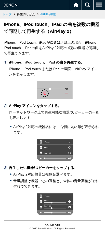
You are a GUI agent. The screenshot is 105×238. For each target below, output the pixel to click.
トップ (7, 14)
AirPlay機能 (48, 14)
